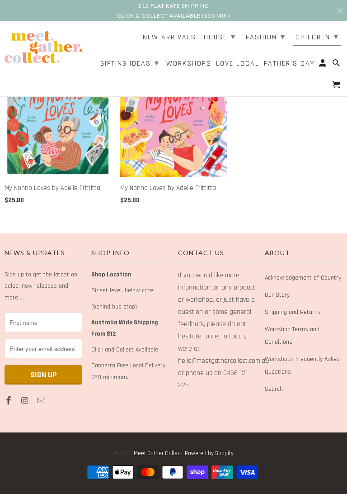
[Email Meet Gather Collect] (42, 401)
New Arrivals (169, 37)
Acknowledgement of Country (303, 278)
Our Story (277, 295)
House (220, 37)
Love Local (237, 64)
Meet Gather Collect (158, 453)
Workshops (188, 64)
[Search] (337, 65)
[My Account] (323, 65)
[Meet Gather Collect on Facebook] (9, 401)
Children (317, 37)
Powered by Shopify (209, 453)
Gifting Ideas (129, 63)
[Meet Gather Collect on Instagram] (26, 401)
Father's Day (289, 64)
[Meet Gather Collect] (43, 45)
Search (274, 389)
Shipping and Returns (293, 312)
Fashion (266, 37)
